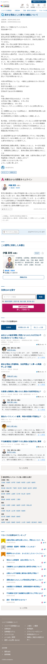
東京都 (3, 488)
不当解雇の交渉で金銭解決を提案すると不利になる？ (25, 593)
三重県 (18, 499)
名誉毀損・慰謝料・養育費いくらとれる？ (21, 546)
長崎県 (13, 522)
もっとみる (23, 468)
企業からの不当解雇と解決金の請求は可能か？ (23, 573)
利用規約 (30, 629)
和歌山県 (29, 505)
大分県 (23, 522)
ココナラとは (8, 634)
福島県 (33, 482)
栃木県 (30, 488)
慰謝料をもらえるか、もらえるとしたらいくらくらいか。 (26, 553)
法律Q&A (7, 629)
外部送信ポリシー (33, 634)
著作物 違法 (30, 301)
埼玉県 (20, 488)
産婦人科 (13, 172)
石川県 (18, 494)
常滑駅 (7, 273)
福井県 (28, 494)
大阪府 (3, 505)
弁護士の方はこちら (39, 1)
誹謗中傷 (16, 301)
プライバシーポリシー (34, 631)
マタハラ (5, 172)
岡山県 (8, 511)
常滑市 (18, 188)
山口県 (13, 511)
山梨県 (13, 494)
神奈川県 (9, 488)
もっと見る (23, 608)
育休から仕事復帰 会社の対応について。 (21, 560)
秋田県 (23, 482)
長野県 (8, 494)
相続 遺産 (23, 301)
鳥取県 (18, 511)
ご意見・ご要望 (32, 626)
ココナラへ (5, 2)
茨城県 (25, 488)
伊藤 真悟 (15, 185)
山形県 (28, 482)
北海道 (3, 482)
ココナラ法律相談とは (12, 626)
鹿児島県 (34, 522)
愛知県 (13, 188)
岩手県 (13, 482)
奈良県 (23, 505)
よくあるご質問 (9, 637)
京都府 (13, 505)
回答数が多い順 (23, 327)
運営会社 (7, 651)
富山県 (23, 494)
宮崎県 (28, 522)
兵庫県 (8, 505)
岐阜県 (13, 499)
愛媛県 (8, 516)
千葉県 (15, 488)
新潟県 (3, 494)
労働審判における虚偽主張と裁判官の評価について (24, 566)
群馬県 (35, 488)
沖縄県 (40, 522)
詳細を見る (23, 277)
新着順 (8, 327)
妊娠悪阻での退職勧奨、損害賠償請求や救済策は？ (24, 586)
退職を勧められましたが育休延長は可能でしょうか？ (25, 580)
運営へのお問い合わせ (12, 640)
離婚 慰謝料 (9, 301)
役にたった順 (38, 327)
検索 (41, 297)
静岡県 (8, 499)
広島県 (3, 511)
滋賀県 (18, 505)
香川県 (3, 516)
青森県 (8, 482)
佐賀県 (8, 522)
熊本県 (18, 522)
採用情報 (7, 654)
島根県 (23, 511)
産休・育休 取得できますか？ (17, 600)
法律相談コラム (9, 631)
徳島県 (18, 516)
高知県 (13, 516)
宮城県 (18, 482)
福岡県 (3, 522)
